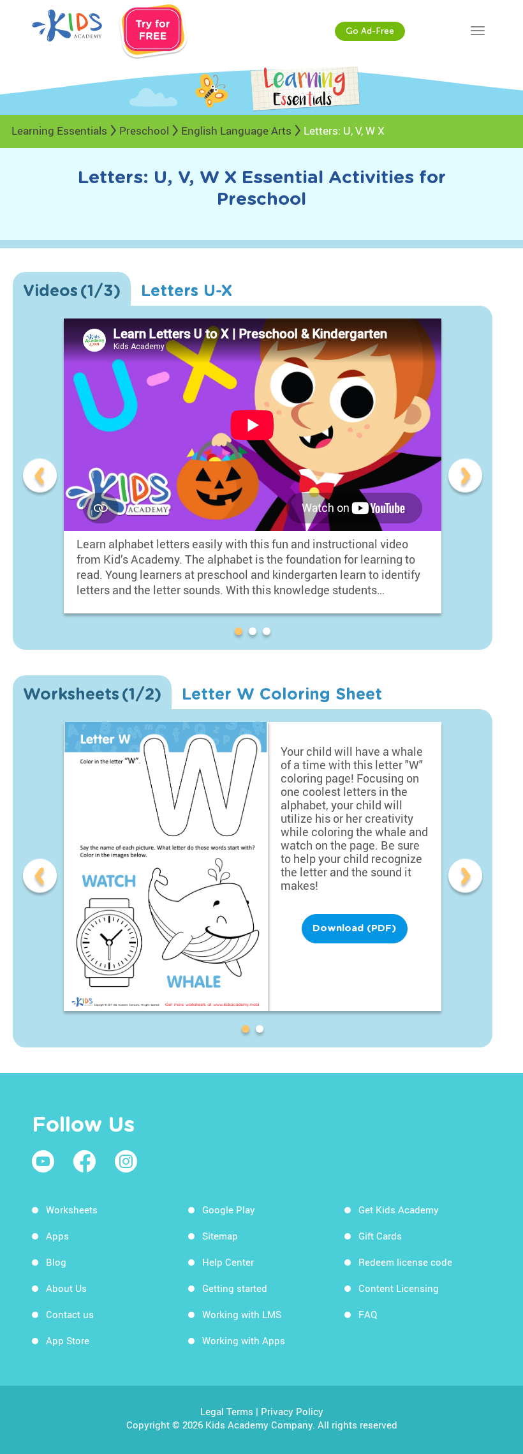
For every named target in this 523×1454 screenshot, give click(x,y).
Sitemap (220, 1235)
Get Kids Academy (398, 1209)
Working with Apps (243, 1340)
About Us (66, 1288)
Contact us (70, 1314)
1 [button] (241, 633)
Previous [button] (39, 477)
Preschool (144, 130)
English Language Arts (236, 130)
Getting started (234, 1288)
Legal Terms (226, 1411)
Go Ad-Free (370, 31)
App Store (67, 1340)
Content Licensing (398, 1288)
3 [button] (269, 633)
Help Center (228, 1261)
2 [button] (255, 633)
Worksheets (72, 1209)
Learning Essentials (59, 130)
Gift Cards (380, 1235)
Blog (56, 1261)
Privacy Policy (292, 1411)
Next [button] (465, 477)
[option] (252, 478)
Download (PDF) (354, 928)
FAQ (367, 1314)
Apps (57, 1235)
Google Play (228, 1209)
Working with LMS (241, 1314)
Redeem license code (405, 1261)
